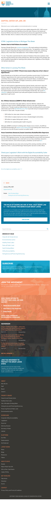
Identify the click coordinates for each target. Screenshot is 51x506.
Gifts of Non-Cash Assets (7, 469)
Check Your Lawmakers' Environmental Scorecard (10, 316)
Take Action (25, 219)
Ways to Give (5, 461)
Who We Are (4, 383)
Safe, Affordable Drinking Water (9, 403)
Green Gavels (7, 311)
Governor (3, 423)
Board (2, 389)
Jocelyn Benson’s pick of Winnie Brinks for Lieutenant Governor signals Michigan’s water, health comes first (12, 336)
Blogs (2, 452)
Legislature (4, 420)
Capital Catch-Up (8, 189)
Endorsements (5, 440)
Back (7, 183)
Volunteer (3, 481)
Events (3, 483)
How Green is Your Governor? (12, 308)
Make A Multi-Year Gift (7, 466)
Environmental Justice (8, 240)
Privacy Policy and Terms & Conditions (11, 490)
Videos (3, 457)
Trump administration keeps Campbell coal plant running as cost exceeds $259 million (13, 344)
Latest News (5, 447)
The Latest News (22, 332)
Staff (2, 386)
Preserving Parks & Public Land (9, 408)
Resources (4, 454)
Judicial (3, 431)
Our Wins (3, 437)
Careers (3, 391)
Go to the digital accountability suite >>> (11, 169)
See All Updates (6, 353)
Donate (3, 464)
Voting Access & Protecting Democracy (18, 195)
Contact (4, 488)
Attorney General (5, 426)
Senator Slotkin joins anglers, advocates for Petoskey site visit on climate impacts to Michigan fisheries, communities (13, 328)
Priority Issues (6, 395)
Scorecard (5, 415)
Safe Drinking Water (13, 193)
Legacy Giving (5, 472)
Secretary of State (6, 428)
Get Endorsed (4, 443)
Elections (4, 435)
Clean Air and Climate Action (8, 398)
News (2, 449)
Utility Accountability (8, 251)
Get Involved (5, 476)
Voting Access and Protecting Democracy (12, 406)
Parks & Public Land (8, 245)
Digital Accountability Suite (11, 305)
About (3, 381)
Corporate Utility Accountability (9, 418)
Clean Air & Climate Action (10, 237)
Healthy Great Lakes (8, 242)
